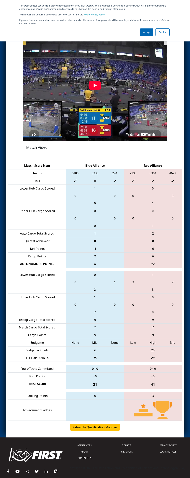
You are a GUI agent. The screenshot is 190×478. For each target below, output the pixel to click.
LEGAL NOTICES (168, 451)
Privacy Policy (94, 14)
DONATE (126, 445)
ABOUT (84, 451)
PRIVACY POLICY (168, 445)
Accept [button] (146, 32)
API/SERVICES (84, 445)
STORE (126, 451)
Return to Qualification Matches (95, 427)
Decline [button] (162, 32)
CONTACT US (84, 458)
